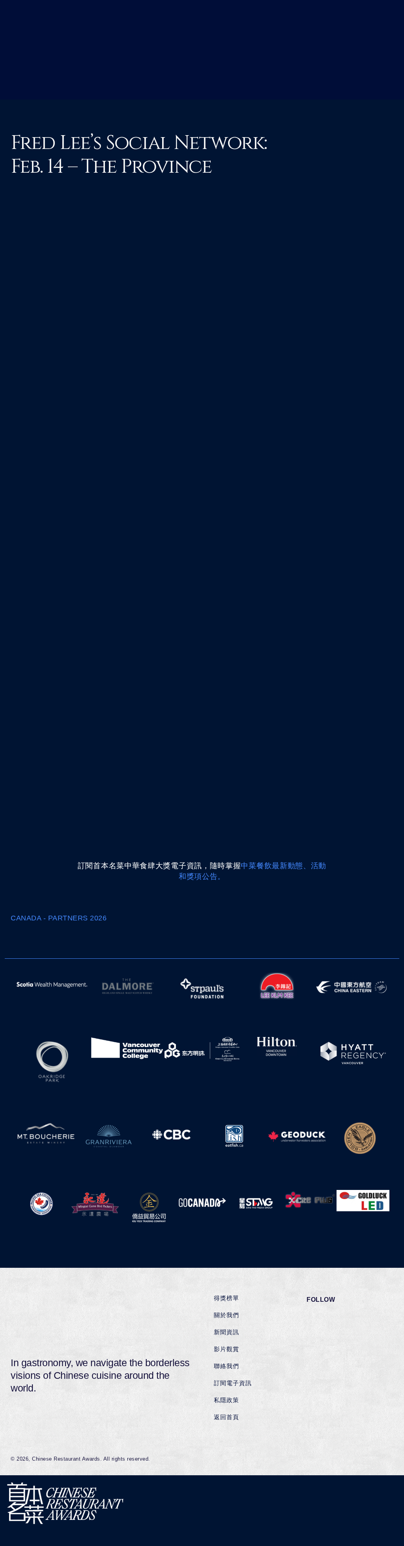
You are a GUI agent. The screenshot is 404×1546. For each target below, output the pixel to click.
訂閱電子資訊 (233, 1383)
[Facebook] (324, 509)
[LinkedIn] (338, 509)
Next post (352, 725)
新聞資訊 (226, 1332)
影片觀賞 (226, 1349)
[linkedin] (211, 634)
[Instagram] (351, 509)
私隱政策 (226, 1400)
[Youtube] (365, 509)
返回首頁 (226, 1417)
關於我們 (226, 1315)
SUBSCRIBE (367, 28)
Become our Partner (58, 939)
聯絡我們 (226, 1366)
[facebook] (163, 634)
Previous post (63, 725)
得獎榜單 (226, 1298)
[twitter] (187, 634)
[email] (234, 634)
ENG (77, 261)
